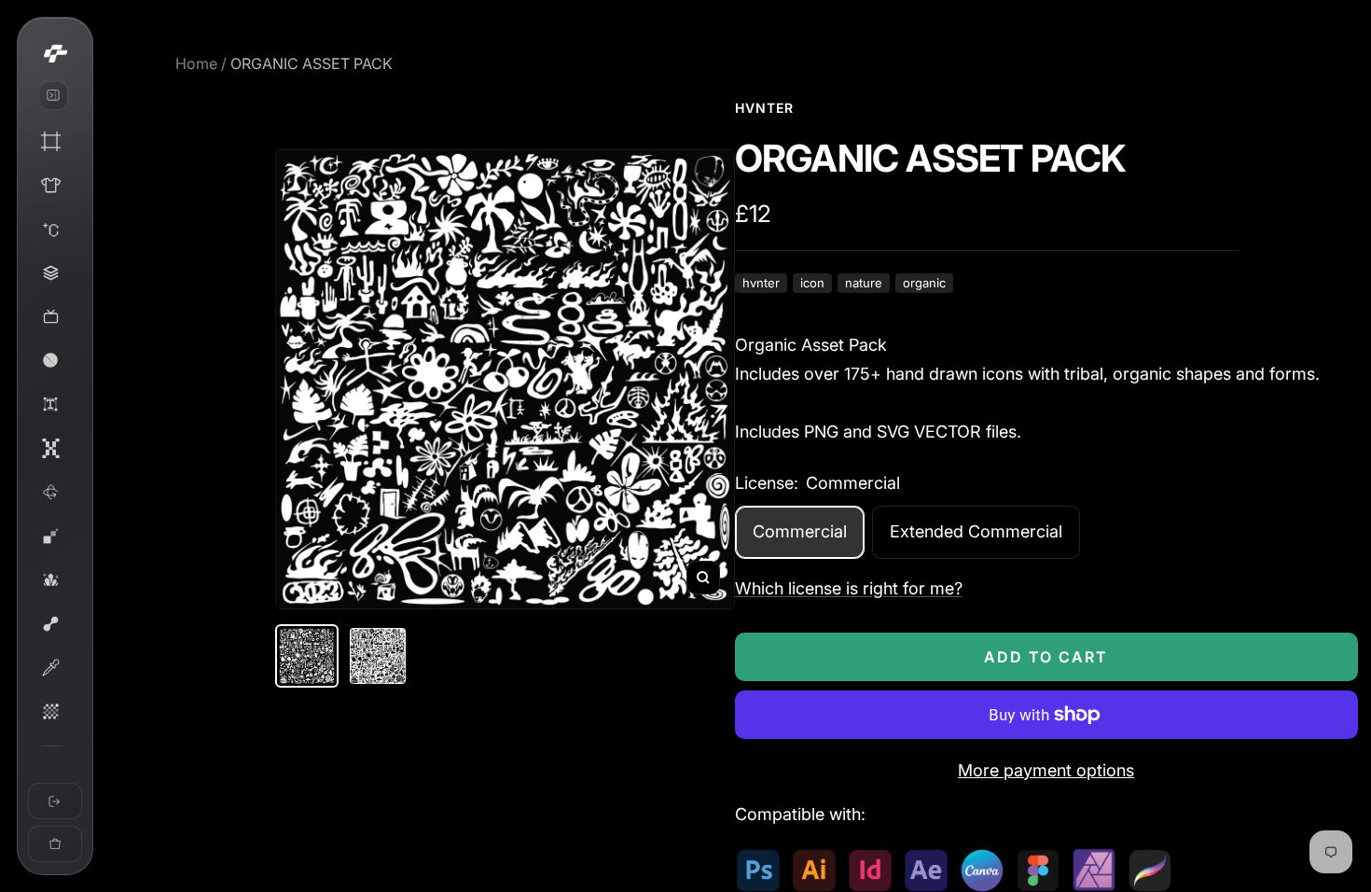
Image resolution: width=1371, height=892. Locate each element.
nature (863, 283)
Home (196, 63)
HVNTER (764, 108)
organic (924, 283)
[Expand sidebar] (53, 95)
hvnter (761, 283)
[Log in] (55, 801)
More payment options (1046, 770)
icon (812, 283)
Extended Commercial (976, 531)
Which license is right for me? (848, 588)
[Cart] (55, 844)
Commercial (800, 531)
